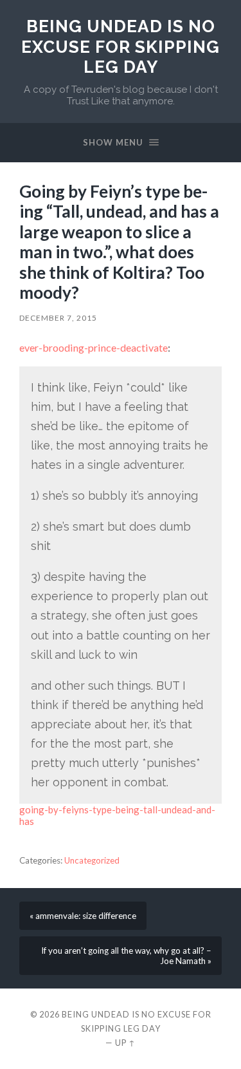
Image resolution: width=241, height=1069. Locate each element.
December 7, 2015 (58, 318)
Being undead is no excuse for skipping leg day (120, 46)
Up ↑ (125, 1042)
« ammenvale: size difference (83, 916)
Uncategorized (92, 860)
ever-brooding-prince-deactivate (93, 347)
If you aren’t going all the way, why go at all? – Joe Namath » (126, 955)
